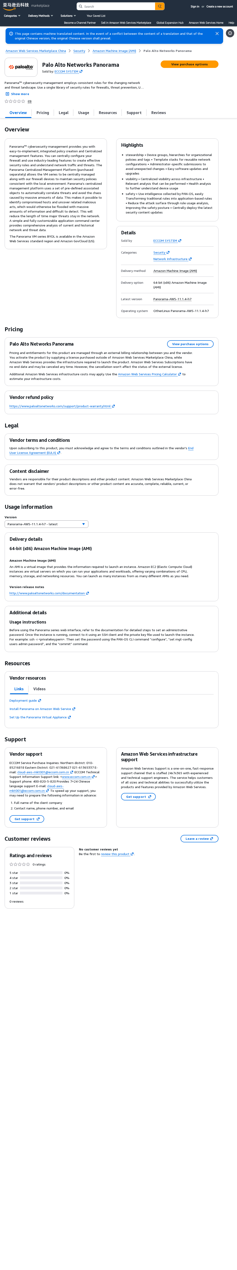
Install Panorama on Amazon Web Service (40, 709)
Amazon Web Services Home (206, 22)
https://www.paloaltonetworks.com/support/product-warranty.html (60, 406)
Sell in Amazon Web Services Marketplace (126, 22)
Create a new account (219, 6)
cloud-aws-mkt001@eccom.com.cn (43, 772)
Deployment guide (23, 700)
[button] (12, 15)
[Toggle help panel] (230, 33)
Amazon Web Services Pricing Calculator (147, 374)
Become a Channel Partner (80, 22)
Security (159, 252)
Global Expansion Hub (170, 22)
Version (11, 517)
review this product (115, 854)
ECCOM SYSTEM (66, 71)
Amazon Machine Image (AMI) (175, 271)
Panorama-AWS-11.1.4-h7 (172, 299)
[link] (167, 50)
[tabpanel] (111, 708)
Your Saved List (96, 15)
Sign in (195, 6)
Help (231, 22)
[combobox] (116, 6)
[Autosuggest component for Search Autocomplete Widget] (159, 6)
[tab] (18, 113)
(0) (29, 101)
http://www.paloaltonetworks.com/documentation (47, 593)
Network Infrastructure (170, 259)
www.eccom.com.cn (76, 777)
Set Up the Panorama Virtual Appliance (38, 717)
